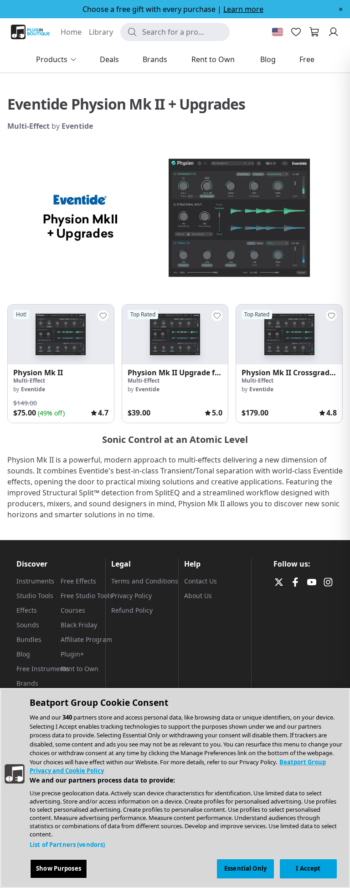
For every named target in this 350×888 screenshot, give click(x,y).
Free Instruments (42, 668)
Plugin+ (72, 654)
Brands (27, 683)
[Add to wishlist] (103, 315)
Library (101, 32)
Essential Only (245, 868)
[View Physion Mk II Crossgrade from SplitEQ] (289, 334)
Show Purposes (58, 868)
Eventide (77, 126)
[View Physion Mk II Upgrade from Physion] (175, 334)
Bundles (28, 639)
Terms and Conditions (144, 581)
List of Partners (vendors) (67, 845)
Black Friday (79, 624)
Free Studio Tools (87, 595)
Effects (26, 610)
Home (71, 32)
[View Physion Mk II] (61, 334)
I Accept (308, 868)
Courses (73, 610)
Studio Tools (34, 595)
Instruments (35, 581)
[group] (60, 363)
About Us (198, 595)
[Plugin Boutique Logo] (30, 32)
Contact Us (200, 581)
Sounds (27, 624)
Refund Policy (132, 610)
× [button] (341, 9)
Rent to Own (79, 668)
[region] (175, 788)
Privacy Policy (131, 595)
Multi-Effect (29, 126)
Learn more (243, 9)
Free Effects (78, 581)
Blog (23, 654)
